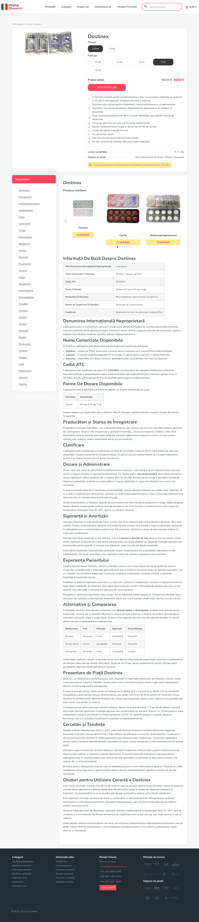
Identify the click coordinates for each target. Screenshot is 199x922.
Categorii (66, 6)
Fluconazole (25, 263)
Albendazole (25, 237)
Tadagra (23, 357)
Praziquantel (25, 197)
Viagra (22, 277)
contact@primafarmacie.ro (113, 866)
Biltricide (23, 257)
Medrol (22, 337)
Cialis (21, 217)
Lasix (21, 364)
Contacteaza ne (103, 6)
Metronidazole (26, 297)
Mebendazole (26, 210)
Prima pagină (17, 24)
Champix (23, 310)
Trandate (23, 304)
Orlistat (23, 324)
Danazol (23, 270)
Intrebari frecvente (127, 6)
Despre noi (83, 6)
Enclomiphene (26, 290)
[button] (83, 235)
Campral (23, 350)
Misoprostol (25, 284)
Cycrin (123, 235)
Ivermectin (24, 190)
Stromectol (24, 344)
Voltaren (23, 377)
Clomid (22, 317)
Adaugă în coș (106, 87)
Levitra (22, 250)
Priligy (22, 230)
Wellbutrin (24, 243)
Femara (83, 227)
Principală (50, 6)
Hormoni (28, 24)
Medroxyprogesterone (163, 235)
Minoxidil (23, 330)
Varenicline (24, 223)
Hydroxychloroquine (29, 203)
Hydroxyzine (25, 370)
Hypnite (23, 384)
